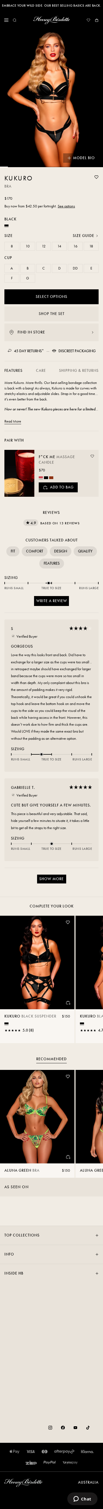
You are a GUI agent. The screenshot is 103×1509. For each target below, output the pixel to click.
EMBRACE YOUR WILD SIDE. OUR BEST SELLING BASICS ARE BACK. (51, 5)
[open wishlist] (88, 20)
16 (75, 246)
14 (59, 246)
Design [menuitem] (60, 551)
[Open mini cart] (97, 20)
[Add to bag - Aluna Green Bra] (67, 1156)
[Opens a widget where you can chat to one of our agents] (82, 1499)
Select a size (51, 1499)
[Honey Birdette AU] (52, 20)
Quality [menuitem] (85, 551)
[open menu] (6, 20)
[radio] (41, 477)
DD (75, 268)
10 (28, 246)
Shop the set (52, 313)
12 (44, 246)
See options (66, 206)
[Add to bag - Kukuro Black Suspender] (67, 1002)
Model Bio (84, 158)
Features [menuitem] (52, 563)
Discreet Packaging (77, 351)
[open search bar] (14, 20)
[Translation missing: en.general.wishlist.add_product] (96, 177)
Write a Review (52, 602)
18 (91, 246)
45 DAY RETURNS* (29, 351)
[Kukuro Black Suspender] (37, 962)
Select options (51, 296)
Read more (12, 421)
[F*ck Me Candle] (19, 473)
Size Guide (83, 235)
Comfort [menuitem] (34, 551)
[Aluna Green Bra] (37, 1116)
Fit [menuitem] (13, 551)
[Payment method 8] (70, 1462)
